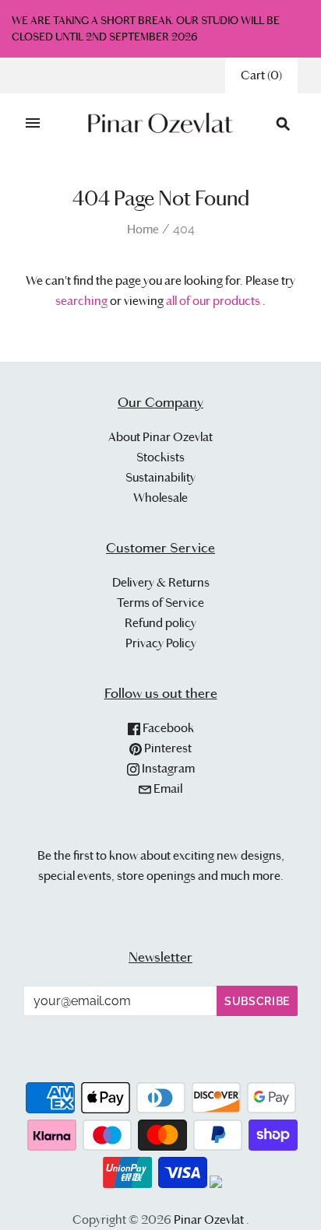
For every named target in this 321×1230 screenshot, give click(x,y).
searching (81, 300)
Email (166, 788)
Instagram (167, 768)
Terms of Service (160, 602)
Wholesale (160, 497)
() (261, 75)
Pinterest (167, 748)
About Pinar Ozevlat (160, 436)
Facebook (167, 727)
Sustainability (160, 477)
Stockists (160, 457)
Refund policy (160, 622)
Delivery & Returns (161, 582)
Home (143, 229)
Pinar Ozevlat (209, 1219)
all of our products (213, 300)
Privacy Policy (160, 643)
